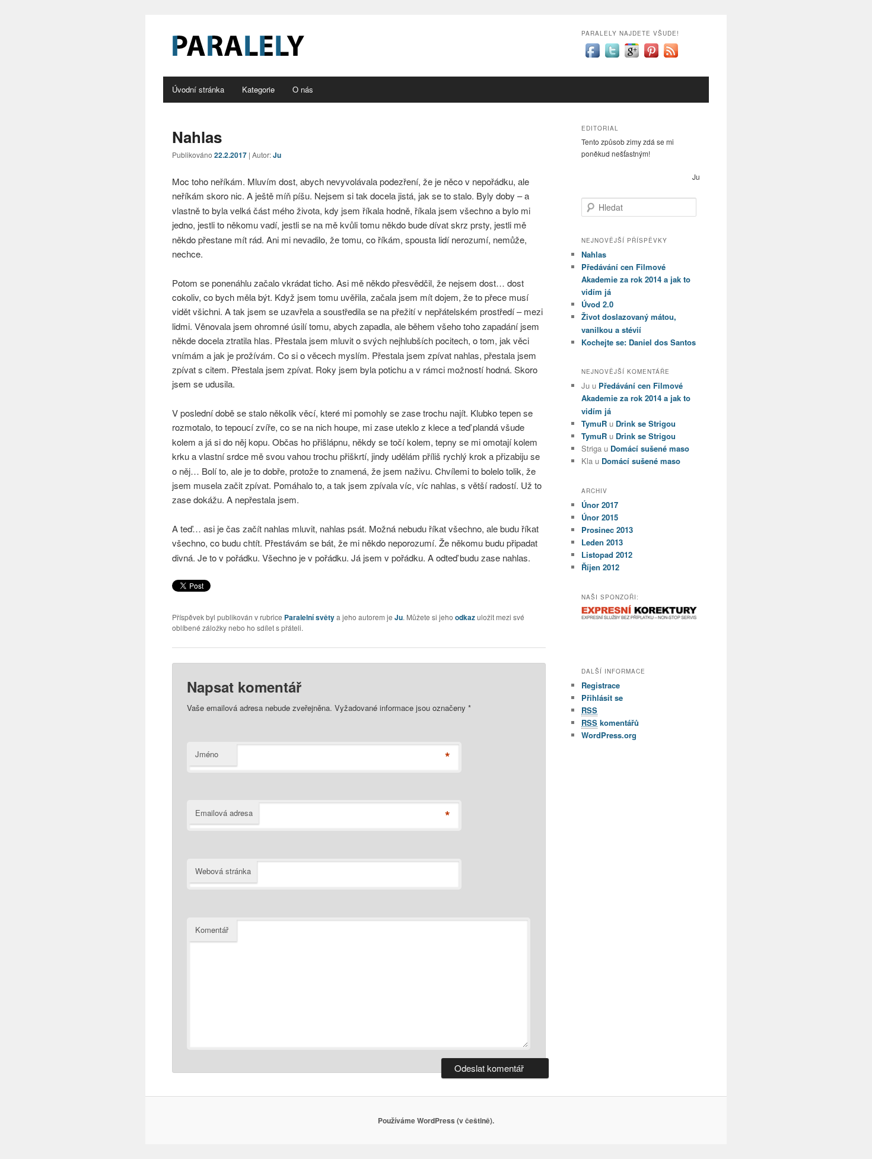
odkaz (465, 617)
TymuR (594, 423)
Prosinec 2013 (607, 529)
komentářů (610, 722)
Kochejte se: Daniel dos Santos (638, 342)
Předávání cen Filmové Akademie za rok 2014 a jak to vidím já (635, 279)
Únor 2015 (599, 517)
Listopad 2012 (606, 554)
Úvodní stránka (198, 89)
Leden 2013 (602, 542)
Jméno (206, 754)
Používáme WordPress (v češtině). (436, 1120)
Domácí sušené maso (649, 448)
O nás (302, 89)
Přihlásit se (602, 697)
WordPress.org (609, 735)
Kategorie (258, 89)
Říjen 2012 (600, 567)
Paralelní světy (309, 617)
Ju (277, 155)
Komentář (211, 929)
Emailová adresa (224, 812)
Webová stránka (223, 871)
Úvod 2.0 (597, 304)
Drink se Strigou (646, 423)
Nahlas (593, 254)
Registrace (600, 685)
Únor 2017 (599, 504)
